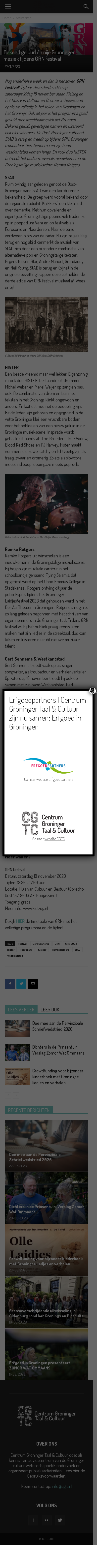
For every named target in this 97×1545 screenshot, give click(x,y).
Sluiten (93, 691)
